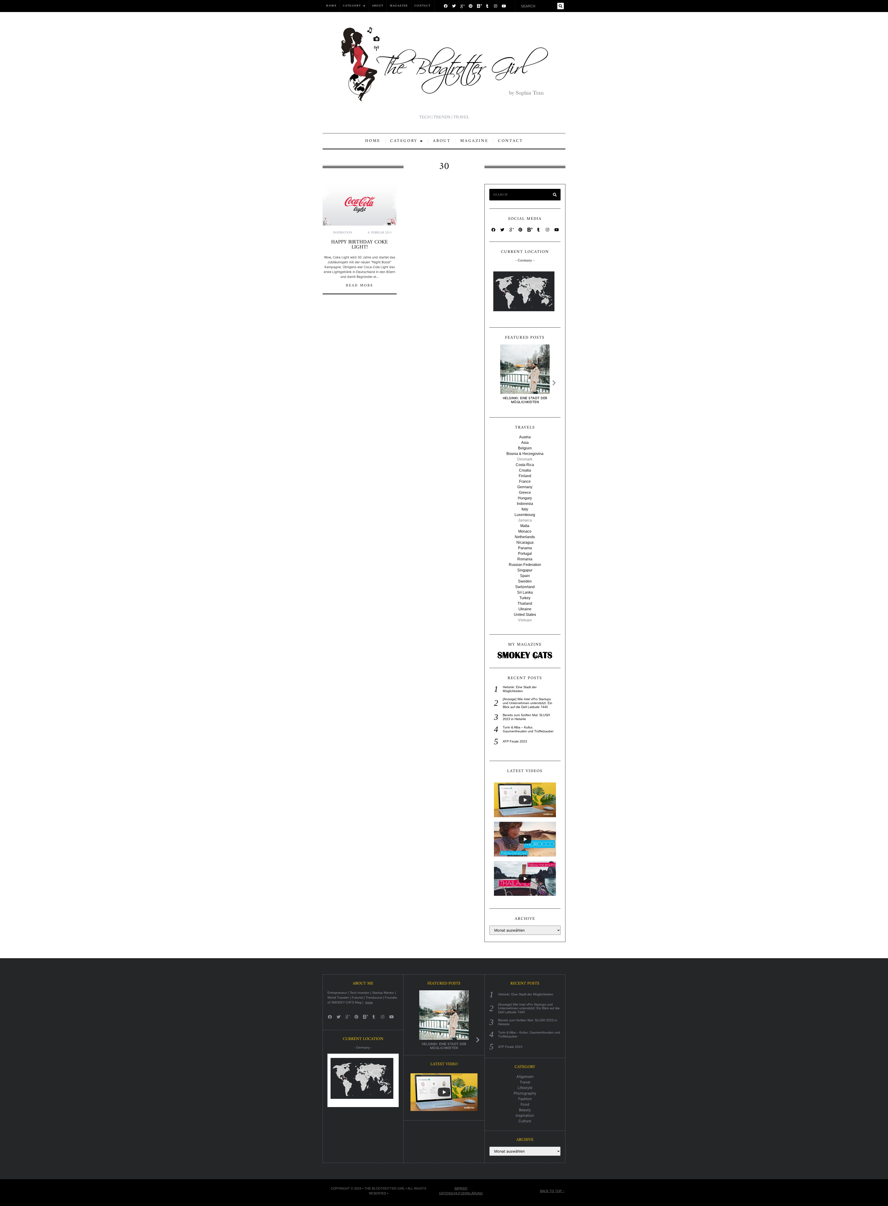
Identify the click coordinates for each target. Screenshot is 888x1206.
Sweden (525, 581)
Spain (525, 576)
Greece (525, 492)
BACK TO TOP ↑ (552, 1191)
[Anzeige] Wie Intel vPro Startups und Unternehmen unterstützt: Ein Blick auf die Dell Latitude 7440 (527, 703)
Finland (525, 476)
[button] (555, 383)
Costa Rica (525, 465)
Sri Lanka (525, 592)
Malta (524, 526)
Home (331, 5)
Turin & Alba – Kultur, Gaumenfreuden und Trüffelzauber (528, 729)
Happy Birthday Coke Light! (359, 245)
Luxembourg (525, 515)
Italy (524, 509)
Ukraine (524, 609)
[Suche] (560, 6)
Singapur (524, 570)
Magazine (399, 5)
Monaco (524, 531)
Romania (524, 559)
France (525, 481)
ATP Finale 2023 (515, 741)
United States (525, 615)
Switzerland (525, 587)
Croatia (525, 470)
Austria (525, 437)
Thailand (525, 603)
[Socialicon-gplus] (462, 6)
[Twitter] (454, 6)
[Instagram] (495, 6)
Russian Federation (525, 565)
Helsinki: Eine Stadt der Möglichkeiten (525, 400)
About (378, 5)
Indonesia (525, 504)
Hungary (525, 498)
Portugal (525, 553)
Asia (525, 443)
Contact (422, 5)
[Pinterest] (470, 6)
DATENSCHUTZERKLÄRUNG (461, 1193)
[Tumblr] (487, 6)
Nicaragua (524, 542)
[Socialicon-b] (479, 6)
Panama (525, 548)
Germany (524, 487)
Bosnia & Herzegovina (524, 454)
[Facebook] (445, 6)
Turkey (524, 598)
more (369, 1002)
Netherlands (525, 537)
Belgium (525, 448)
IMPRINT (461, 1188)
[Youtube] (504, 6)
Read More (359, 285)
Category (352, 5)
